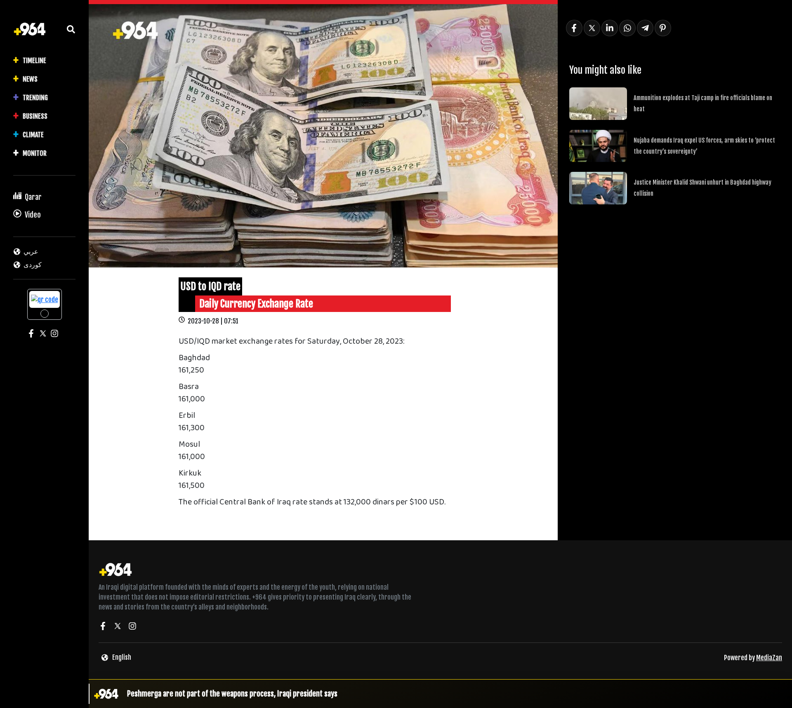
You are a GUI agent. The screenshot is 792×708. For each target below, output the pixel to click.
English (121, 657)
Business (35, 116)
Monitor (35, 153)
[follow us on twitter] (117, 627)
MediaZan (769, 658)
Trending (35, 98)
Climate (33, 135)
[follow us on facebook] (103, 627)
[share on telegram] (645, 28)
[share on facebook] (574, 28)
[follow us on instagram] (132, 627)
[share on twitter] (592, 28)
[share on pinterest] (663, 28)
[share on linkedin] (609, 28)
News (30, 79)
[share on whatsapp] (627, 28)
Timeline (34, 60)
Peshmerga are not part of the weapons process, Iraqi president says (232, 693)
